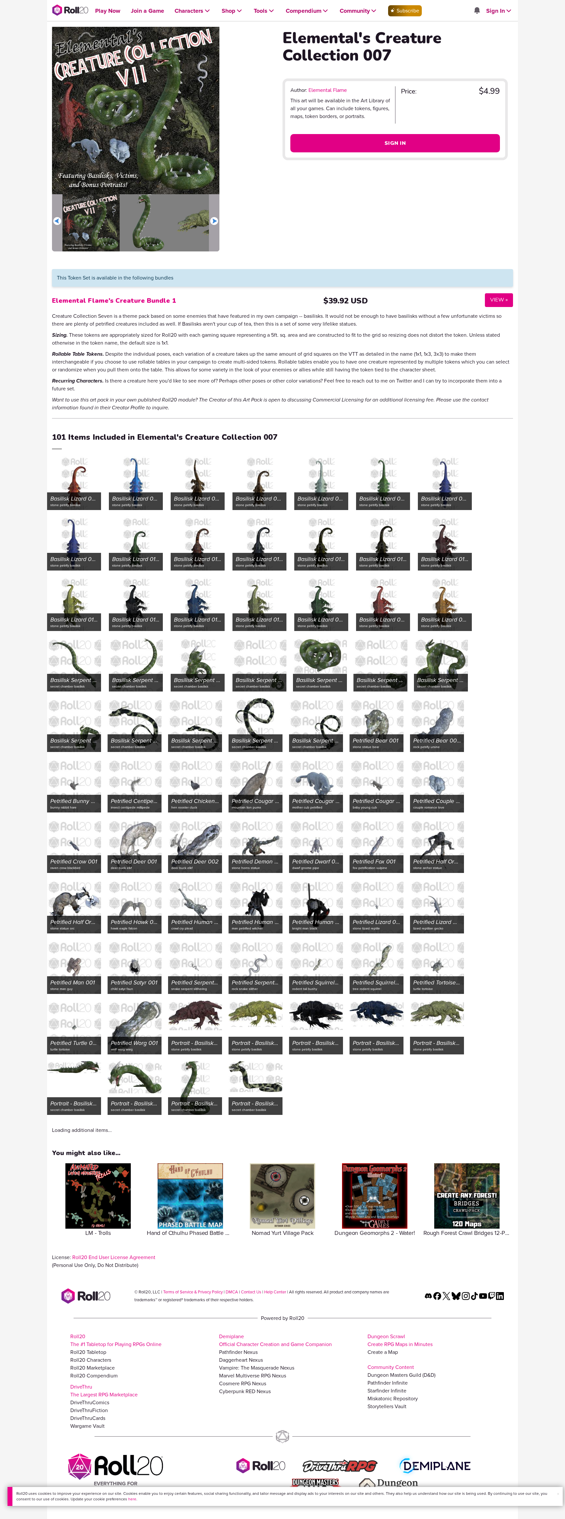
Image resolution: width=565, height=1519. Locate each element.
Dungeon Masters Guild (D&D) (402, 1375)
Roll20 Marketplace (92, 1368)
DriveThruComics (89, 1402)
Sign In (395, 143)
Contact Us (251, 1292)
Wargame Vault (87, 1426)
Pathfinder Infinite (388, 1383)
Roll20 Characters (90, 1360)
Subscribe (407, 10)
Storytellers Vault (387, 1406)
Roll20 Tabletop (88, 1352)
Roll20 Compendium (94, 1375)
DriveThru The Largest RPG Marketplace (104, 1390)
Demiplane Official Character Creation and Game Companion (275, 1340)
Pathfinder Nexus (238, 1352)
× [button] (558, 1494)
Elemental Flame (327, 90)
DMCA (232, 1292)
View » (496, 299)
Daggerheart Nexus (241, 1360)
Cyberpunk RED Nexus (245, 1391)
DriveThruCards (87, 1418)
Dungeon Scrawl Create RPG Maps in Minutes (400, 1340)
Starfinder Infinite (387, 1390)
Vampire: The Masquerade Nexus (256, 1368)
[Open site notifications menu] (477, 11)
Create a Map (383, 1352)
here (132, 1499)
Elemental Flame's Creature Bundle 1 (114, 300)
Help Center (275, 1292)
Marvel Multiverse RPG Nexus (252, 1375)
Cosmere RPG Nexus (242, 1383)
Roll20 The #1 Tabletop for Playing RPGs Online (116, 1340)
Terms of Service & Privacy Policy (193, 1292)
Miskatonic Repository (393, 1398)
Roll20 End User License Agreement (113, 1257)
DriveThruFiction (89, 1410)
